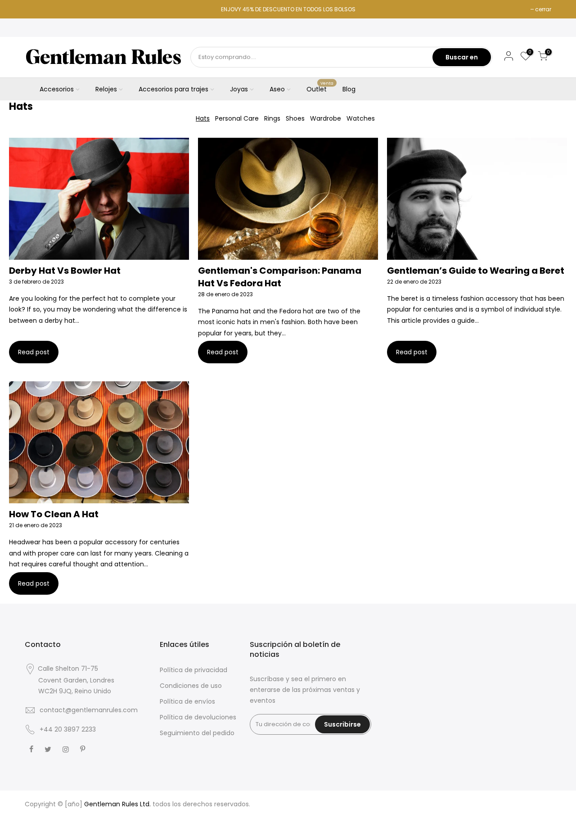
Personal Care (237, 118)
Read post (34, 352)
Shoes (295, 118)
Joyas (239, 89)
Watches (360, 118)
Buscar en (462, 57)
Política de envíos (187, 701)
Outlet (320, 87)
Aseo (277, 89)
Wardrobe (325, 118)
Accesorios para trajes (173, 89)
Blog (349, 89)
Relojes (106, 89)
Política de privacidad (193, 669)
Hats (203, 118)
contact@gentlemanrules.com (89, 709)
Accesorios (57, 89)
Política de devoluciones (198, 717)
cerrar (543, 9)
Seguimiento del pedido (197, 732)
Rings (272, 118)
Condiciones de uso (191, 685)
